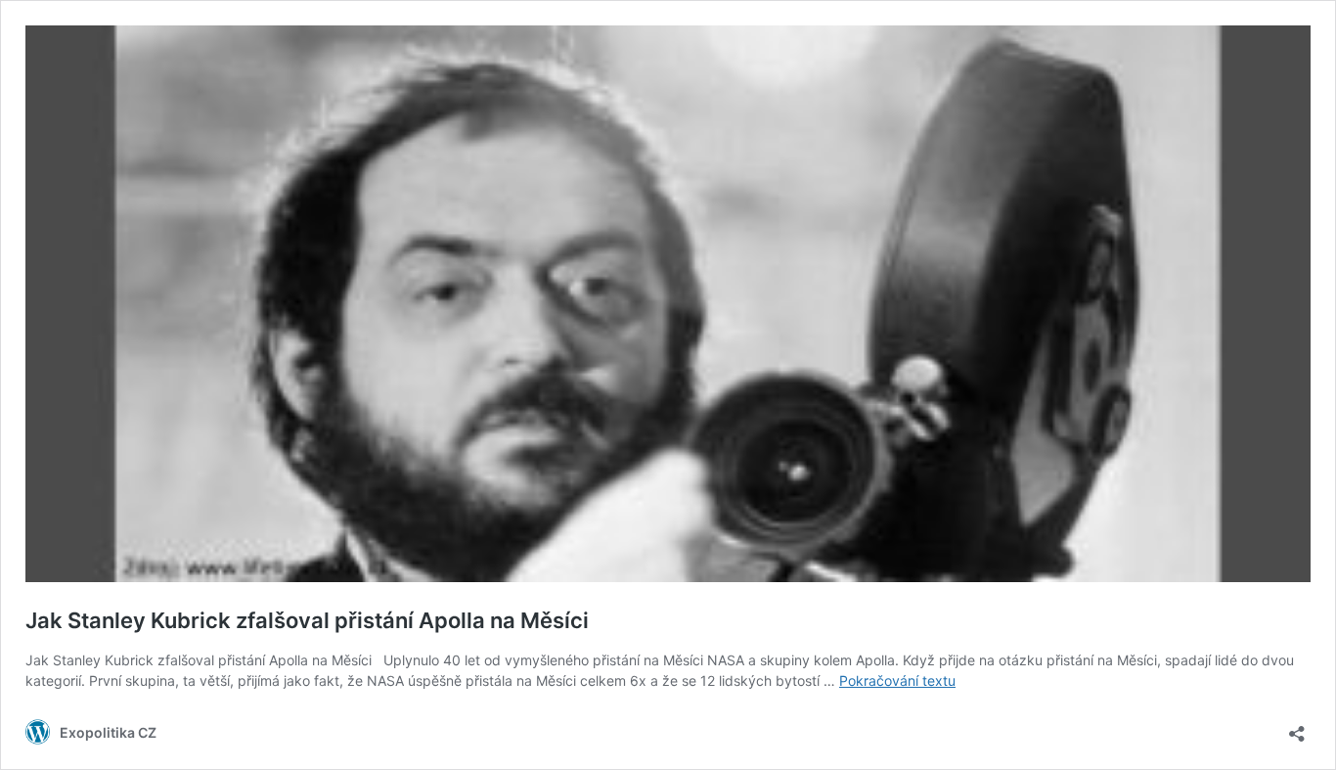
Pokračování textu (897, 680)
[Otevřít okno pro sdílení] (1297, 727)
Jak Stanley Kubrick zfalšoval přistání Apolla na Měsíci (307, 620)
